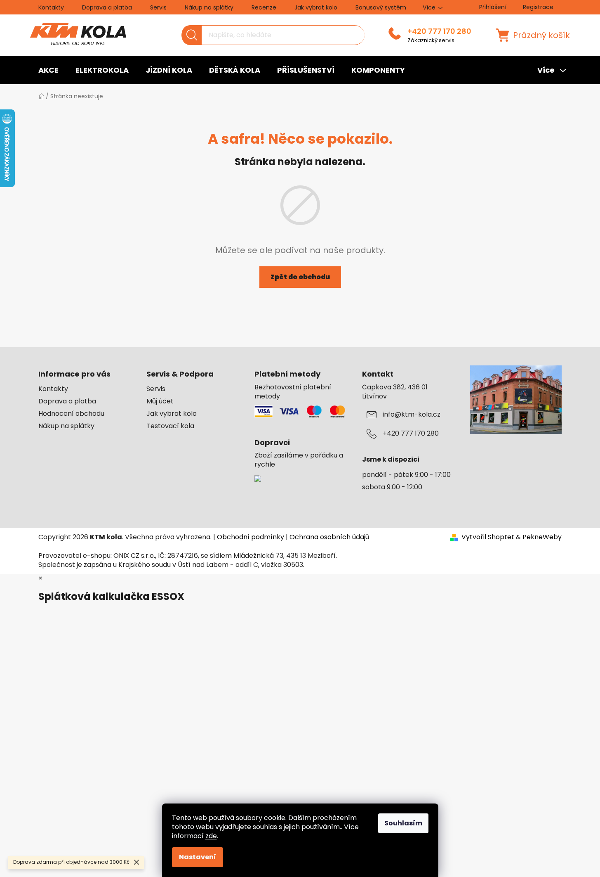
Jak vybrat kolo (315, 7)
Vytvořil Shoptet (487, 537)
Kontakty (51, 7)
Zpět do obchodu (300, 277)
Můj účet (160, 401)
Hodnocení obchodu (71, 413)
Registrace (538, 7)
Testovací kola (170, 426)
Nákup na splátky (209, 7)
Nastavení (197, 857)
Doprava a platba (107, 7)
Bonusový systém (380, 7)
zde (211, 836)
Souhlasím (403, 823)
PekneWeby (542, 537)
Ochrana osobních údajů (329, 537)
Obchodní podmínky (250, 537)
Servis (158, 7)
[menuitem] (48, 70)
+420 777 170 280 (439, 31)
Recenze (264, 7)
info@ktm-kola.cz (411, 414)
